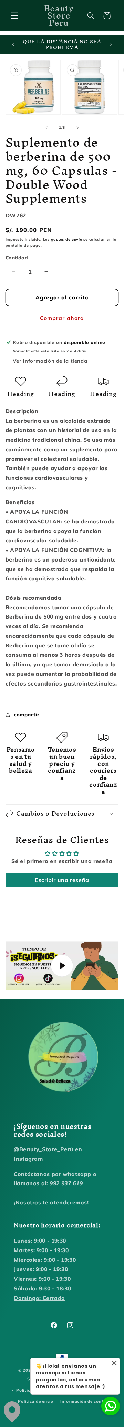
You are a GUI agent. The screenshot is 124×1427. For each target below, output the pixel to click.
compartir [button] (27, 714)
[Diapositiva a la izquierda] (46, 127)
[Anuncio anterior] (13, 44)
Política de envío (35, 1401)
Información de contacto (86, 1401)
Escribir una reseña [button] (62, 879)
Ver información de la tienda (50, 361)
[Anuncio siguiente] (110, 44)
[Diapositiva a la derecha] (77, 127)
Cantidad (17, 257)
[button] (14, 15)
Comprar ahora (62, 318)
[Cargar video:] (62, 966)
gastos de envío (66, 239)
